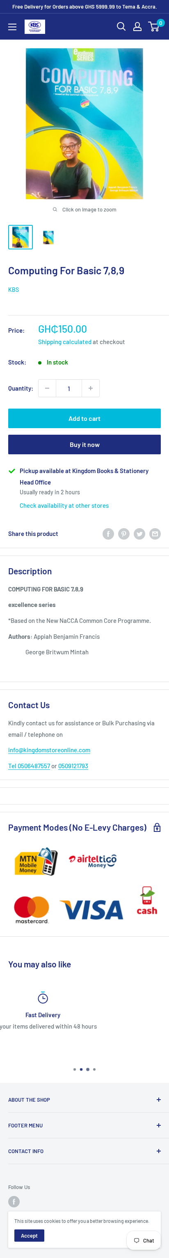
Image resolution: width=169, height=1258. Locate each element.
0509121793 (73, 765)
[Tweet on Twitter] (139, 533)
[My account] (137, 26)
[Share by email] (155, 533)
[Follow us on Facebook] (14, 1201)
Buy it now (85, 444)
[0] (154, 26)
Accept (29, 1235)
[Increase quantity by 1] (90, 388)
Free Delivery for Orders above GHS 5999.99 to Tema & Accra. (84, 6)
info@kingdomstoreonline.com (49, 749)
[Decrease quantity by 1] (47, 388)
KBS (13, 289)
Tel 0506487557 (29, 765)
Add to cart (84, 418)
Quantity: (20, 388)
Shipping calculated (64, 341)
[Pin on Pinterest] (124, 533)
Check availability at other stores (64, 505)
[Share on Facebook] (108, 533)
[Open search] (121, 26)
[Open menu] (12, 27)
